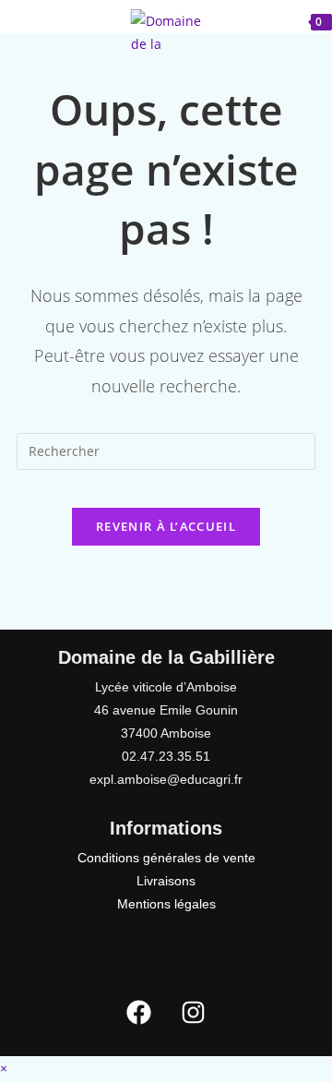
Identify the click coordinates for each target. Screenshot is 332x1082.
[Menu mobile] (46, 20)
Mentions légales (166, 903)
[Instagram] (194, 1013)
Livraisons (166, 880)
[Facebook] (139, 1013)
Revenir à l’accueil (166, 526)
